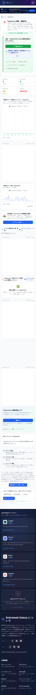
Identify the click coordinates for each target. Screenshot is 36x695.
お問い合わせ (23, 664)
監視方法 (3, 679)
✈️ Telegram (17, 494)
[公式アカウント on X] (12, 641)
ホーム (4, 17)
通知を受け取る (23, 61)
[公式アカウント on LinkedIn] (20, 641)
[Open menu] (33, 2)
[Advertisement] (18, 163)
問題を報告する (19, 46)
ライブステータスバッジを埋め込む (16, 65)
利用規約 (3, 686)
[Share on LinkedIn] (18, 646)
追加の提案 (22, 672)
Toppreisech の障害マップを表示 (19, 106)
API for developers (24, 686)
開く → (18, 56)
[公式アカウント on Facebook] (16, 641)
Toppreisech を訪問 (13, 68)
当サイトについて (6, 664)
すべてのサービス (6, 672)
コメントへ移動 (11, 61)
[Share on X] (10, 646)
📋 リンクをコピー (9, 498)
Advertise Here (30, 143)
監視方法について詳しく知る (17, 485)
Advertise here (31, 6)
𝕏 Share (25, 494)
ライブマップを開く (17, 222)
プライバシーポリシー (25, 679)
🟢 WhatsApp (7, 494)
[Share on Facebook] (14, 646)
